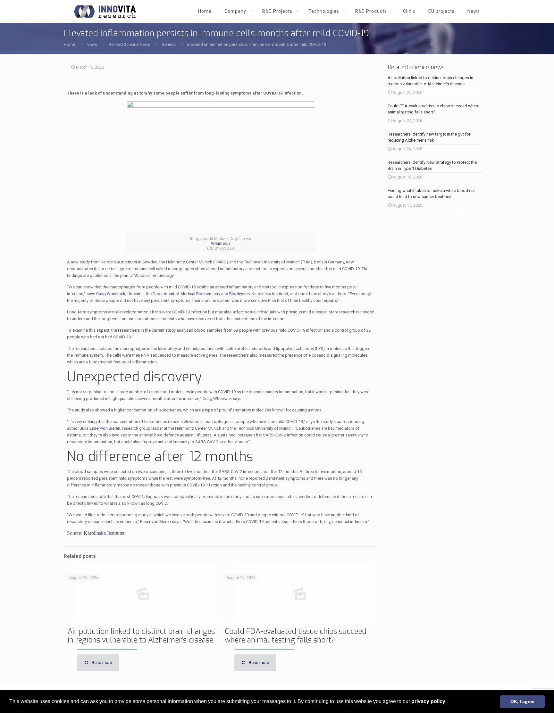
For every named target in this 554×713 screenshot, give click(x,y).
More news (467, 210)
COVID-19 (272, 93)
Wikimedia (221, 243)
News (92, 44)
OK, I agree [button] (522, 701)
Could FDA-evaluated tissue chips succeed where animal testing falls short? (295, 635)
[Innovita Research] (105, 11)
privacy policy (428, 701)
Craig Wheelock (110, 293)
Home (69, 44)
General (169, 44)
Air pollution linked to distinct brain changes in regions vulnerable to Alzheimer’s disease (141, 635)
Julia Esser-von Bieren (100, 428)
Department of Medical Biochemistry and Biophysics (201, 293)
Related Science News (129, 44)
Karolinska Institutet (104, 533)
